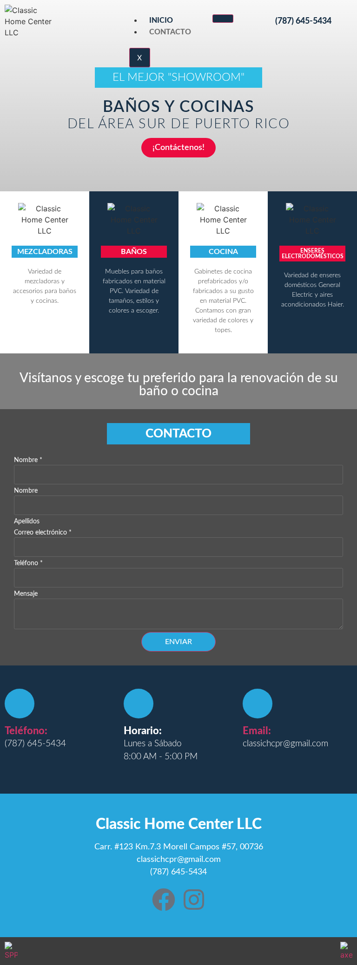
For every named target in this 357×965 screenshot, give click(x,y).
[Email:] (257, 703)
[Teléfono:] (19, 703)
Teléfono (28, 563)
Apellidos (27, 521)
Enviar (178, 642)
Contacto (170, 32)
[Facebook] (163, 899)
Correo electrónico (43, 532)
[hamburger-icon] (222, 18)
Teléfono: (26, 731)
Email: (257, 731)
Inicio (161, 20)
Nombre (28, 460)
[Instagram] (193, 899)
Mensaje (26, 594)
